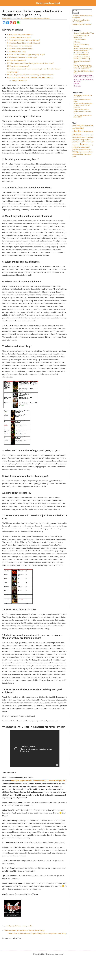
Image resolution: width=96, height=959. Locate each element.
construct (90, 135)
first (86, 140)
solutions (85, 152)
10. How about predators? (16, 60)
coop (74, 137)
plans (74, 149)
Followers (77, 42)
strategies (75, 154)
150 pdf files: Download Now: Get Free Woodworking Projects (84, 76)
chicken (77, 131)
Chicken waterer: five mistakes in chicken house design (24, 930)
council (84, 137)
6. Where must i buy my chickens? (19, 49)
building (80, 127)
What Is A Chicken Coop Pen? (81, 24)
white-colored (87, 154)
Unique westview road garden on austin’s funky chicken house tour (83, 105)
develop (75, 140)
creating (90, 137)
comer (24, 926)
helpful (74, 145)
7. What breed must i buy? (16, 52)
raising (75, 152)
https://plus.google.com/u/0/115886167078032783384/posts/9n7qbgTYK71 (39, 780)
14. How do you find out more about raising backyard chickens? (30, 75)
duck (79, 139)
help (92, 142)
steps (90, 152)
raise (90, 149)
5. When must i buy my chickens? (19, 46)
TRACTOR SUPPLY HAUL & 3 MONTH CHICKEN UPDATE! (30, 77)
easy (82, 140)
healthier (88, 141)
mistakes (76, 147)
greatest (79, 141)
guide (83, 142)
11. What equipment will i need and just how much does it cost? (30, 63)
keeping (90, 145)
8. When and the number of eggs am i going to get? (26, 55)
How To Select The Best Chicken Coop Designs (81, 53)
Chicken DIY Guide (80, 39)
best (91, 125)
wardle (29, 926)
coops (78, 137)
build (73, 128)
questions (84, 149)
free (88, 139)
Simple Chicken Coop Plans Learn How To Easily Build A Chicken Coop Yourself (83, 66)
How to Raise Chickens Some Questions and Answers (35, 18)
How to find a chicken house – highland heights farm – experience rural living (37, 933)
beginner (87, 125)
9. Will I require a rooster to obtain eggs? (22, 57)
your (74, 156)
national (83, 147)
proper (79, 149)
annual (74, 125)
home (78, 145)
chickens (17, 926)
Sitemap (76, 83)
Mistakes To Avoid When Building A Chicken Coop (82, 57)
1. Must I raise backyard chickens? (19, 34)
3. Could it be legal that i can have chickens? (23, 40)
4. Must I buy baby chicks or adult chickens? (23, 43)
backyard (10, 926)
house (83, 144)
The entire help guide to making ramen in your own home (82, 111)
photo (87, 147)
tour (81, 154)
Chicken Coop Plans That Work (84, 33)
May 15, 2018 (6, 18)
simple (80, 152)
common (84, 135)
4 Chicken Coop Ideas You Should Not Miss (80, 21)
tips (79, 154)
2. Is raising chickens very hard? (19, 37)
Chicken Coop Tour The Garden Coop (81, 36)
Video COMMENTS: (19, 80)
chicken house (88, 132)
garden (74, 142)
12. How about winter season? (18, 66)
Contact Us (77, 86)
